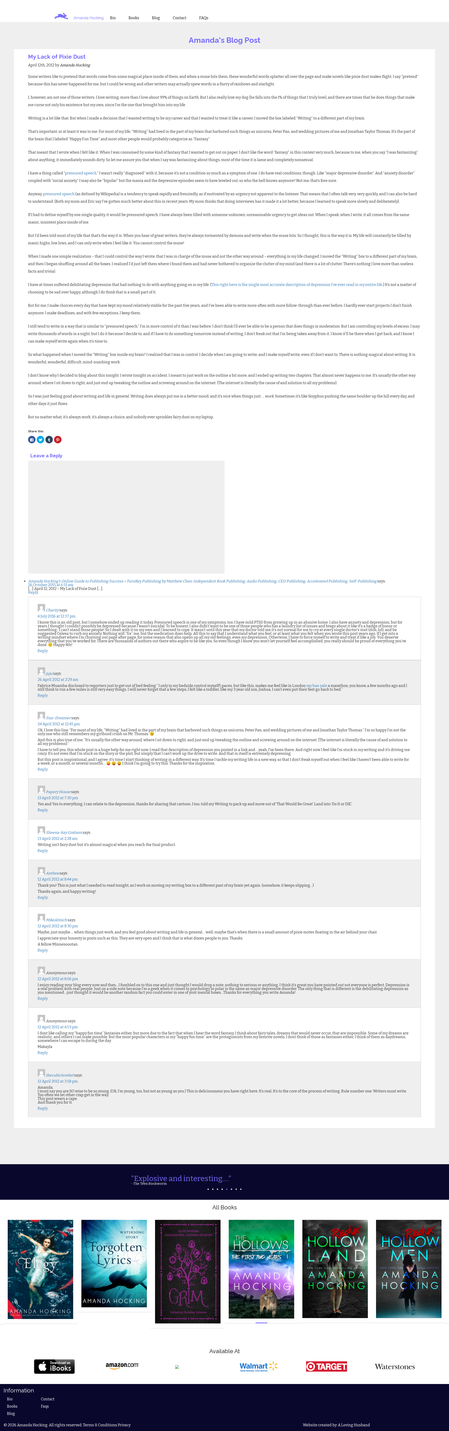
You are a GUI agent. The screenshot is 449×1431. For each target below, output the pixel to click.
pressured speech (81, 173)
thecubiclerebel (59, 1075)
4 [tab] (222, 1189)
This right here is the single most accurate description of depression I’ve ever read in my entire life (296, 284)
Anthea (52, 873)
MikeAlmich (56, 920)
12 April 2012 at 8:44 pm (58, 879)
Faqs (45, 1406)
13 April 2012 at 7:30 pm (58, 798)
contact (179, 18)
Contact (47, 1399)
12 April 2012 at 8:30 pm (58, 926)
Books (12, 1406)
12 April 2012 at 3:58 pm (58, 1081)
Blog (11, 1413)
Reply (33, 592)
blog (156, 18)
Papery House (58, 792)
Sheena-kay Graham (64, 832)
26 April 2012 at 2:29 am (58, 679)
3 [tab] (217, 1189)
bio (113, 18)
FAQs (203, 18)
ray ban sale (316, 685)
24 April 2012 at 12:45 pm (59, 724)
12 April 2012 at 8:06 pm (58, 979)
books (134, 18)
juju (49, 673)
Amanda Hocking (89, 18)
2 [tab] (212, 1189)
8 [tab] (241, 1189)
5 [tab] (226, 1189)
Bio (10, 1399)
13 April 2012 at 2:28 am (58, 838)
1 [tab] (208, 1189)
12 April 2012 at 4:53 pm (58, 1027)
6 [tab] (231, 1189)
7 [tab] (236, 1189)
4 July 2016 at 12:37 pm (57, 616)
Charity (52, 610)
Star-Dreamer (58, 718)
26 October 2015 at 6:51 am (50, 585)
